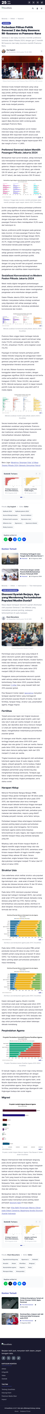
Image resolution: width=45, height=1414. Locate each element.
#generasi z (18, 523)
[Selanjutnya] (39, 473)
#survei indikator (26, 515)
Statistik (4, 1379)
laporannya (28, 693)
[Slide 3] (24, 497)
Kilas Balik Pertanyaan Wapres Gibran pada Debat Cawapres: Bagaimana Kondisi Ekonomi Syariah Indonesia (22, 1211)
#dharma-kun (7, 523)
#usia (30, 1267)
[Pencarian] (33, 8)
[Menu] (41, 8)
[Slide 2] (23, 497)
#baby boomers (8, 527)
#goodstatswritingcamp (10, 1259)
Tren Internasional (35, 586)
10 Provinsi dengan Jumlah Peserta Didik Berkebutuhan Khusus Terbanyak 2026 (30, 572)
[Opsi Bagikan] (41, 51)
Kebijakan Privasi (25, 1411)
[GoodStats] (8, 8)
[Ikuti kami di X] (33, 2)
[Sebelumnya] (36, 473)
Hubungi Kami (6, 1393)
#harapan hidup (8, 1271)
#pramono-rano (26, 519)
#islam (14, 1263)
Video (4, 1375)
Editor (26, 506)
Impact (4, 1399)
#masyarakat (20, 1271)
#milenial (35, 1259)
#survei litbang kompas (10, 515)
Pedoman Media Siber (9, 1396)
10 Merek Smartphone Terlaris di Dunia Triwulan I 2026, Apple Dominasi (31, 1300)
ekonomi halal (15, 1203)
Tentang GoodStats (8, 1389)
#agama (22, 1267)
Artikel (12, 18)
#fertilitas (22, 1263)
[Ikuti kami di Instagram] (37, 2)
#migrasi (32, 1263)
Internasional (22, 586)
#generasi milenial (31, 523)
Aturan (17, 1411)
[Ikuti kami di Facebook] (29, 2)
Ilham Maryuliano (13, 1255)
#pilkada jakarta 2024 (22, 511)
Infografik (5, 1372)
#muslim (5, 1263)
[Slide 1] (21, 497)
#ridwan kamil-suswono (10, 519)
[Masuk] (37, 8)
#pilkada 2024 (7, 511)
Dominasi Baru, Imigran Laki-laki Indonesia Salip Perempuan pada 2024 (31, 1316)
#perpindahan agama (9, 1267)
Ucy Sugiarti (11, 506)
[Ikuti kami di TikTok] (41, 2)
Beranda (4, 18)
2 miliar (14, 685)
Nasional (21, 18)
